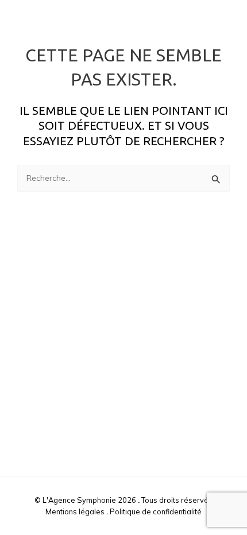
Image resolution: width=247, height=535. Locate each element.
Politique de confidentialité (156, 511)
